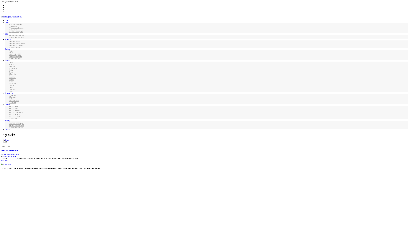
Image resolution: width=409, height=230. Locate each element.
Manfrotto (12, 74)
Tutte (11, 62)
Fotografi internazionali (17, 43)
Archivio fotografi (15, 47)
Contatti (7, 129)
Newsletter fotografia (16, 128)
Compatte (12, 95)
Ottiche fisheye (14, 110)
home (7, 20)
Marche (7, 60)
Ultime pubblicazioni (16, 28)
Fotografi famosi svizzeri (9, 150)
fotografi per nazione (9, 156)
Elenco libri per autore (16, 37)
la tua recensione (15, 122)
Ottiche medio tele (15, 116)
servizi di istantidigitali (16, 124)
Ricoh (11, 82)
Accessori (12, 103)
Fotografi (8, 39)
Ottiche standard (14, 114)
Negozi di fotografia (16, 32)
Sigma (11, 85)
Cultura (7, 49)
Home (7, 140)
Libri (6, 34)
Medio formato (14, 101)
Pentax (11, 80)
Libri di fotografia (15, 59)
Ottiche (7, 105)
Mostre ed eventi (15, 53)
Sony (11, 87)
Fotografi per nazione (16, 45)
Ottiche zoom (13, 108)
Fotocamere (9, 93)
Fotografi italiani (14, 41)
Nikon (11, 76)
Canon (11, 64)
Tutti (10, 51)
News (7, 22)
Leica (11, 70)
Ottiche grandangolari (16, 112)
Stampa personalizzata (16, 126)
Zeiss (11, 91)
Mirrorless (12, 97)
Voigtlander (13, 89)
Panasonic (12, 78)
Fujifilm (12, 66)
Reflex (11, 99)
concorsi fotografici (15, 24)
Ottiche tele (13, 118)
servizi (7, 120)
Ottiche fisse (13, 106)
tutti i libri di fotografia (16, 36)
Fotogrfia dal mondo (16, 30)
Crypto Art (13, 26)
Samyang (12, 83)
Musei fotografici (15, 55)
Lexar (11, 72)
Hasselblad (13, 68)
